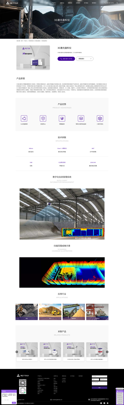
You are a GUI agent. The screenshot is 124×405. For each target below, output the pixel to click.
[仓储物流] (97, 312)
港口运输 (55, 388)
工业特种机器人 (41, 380)
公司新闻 (64, 378)
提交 (99, 387)
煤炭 (54, 378)
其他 (38, 393)
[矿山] (50, 312)
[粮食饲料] (74, 312)
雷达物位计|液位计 (41, 385)
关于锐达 (86, 3)
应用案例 (78, 3)
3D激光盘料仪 (44, 40)
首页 (47, 3)
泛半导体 (55, 391)
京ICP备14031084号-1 (29, 403)
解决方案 (64, 381)
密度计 (39, 381)
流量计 (39, 386)
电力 (54, 385)
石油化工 (55, 381)
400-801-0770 (67, 59)
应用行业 (62, 3)
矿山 (54, 380)
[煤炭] (27, 312)
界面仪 (39, 383)
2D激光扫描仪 (40, 390)
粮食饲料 (55, 383)
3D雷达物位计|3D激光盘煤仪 (34, 40)
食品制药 (55, 390)
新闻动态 (70, 3)
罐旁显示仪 (40, 391)
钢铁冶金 (55, 386)
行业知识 (64, 380)
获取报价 (81, 59)
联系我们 (94, 3)
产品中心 (54, 3)
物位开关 (39, 388)
